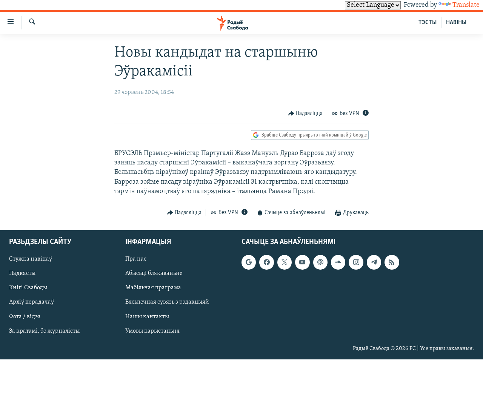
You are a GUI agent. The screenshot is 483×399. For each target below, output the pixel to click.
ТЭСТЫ (427, 23)
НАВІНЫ (456, 23)
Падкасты (22, 273)
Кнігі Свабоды (28, 288)
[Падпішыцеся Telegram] (374, 262)
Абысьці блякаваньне (154, 273)
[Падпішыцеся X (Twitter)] (284, 262)
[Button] (305, 113)
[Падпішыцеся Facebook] (266, 262)
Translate (466, 5)
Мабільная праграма (153, 288)
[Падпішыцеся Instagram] (356, 262)
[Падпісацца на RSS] (392, 262)
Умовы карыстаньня (152, 331)
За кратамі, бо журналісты (44, 331)
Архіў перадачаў (31, 302)
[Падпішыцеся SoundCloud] (338, 262)
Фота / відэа (25, 316)
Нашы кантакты (147, 316)
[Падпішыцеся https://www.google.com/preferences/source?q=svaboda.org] (249, 262)
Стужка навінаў (30, 259)
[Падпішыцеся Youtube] (302, 262)
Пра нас (135, 259)
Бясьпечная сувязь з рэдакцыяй (167, 302)
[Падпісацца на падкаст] (320, 262)
